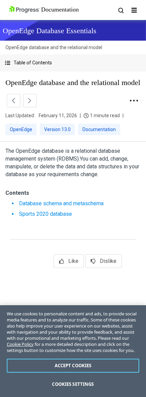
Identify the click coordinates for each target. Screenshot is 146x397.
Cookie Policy (20, 344)
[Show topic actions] (134, 100)
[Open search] (120, 10)
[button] (73, 62)
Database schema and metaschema (61, 203)
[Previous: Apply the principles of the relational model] (13, 101)
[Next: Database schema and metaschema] (30, 101)
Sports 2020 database (45, 214)
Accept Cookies (73, 365)
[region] (73, 351)
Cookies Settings (73, 384)
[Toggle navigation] (134, 10)
